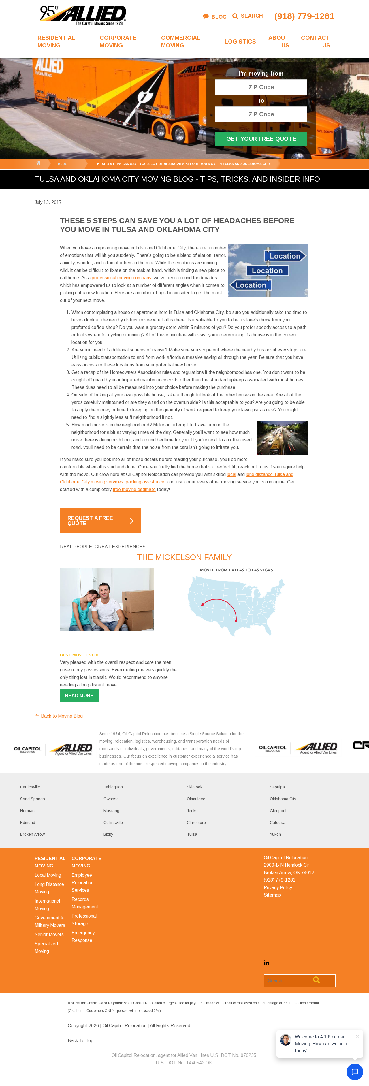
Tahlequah (113, 787)
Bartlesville (30, 787)
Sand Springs (32, 799)
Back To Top (80, 1040)
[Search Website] (316, 981)
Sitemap (272, 895)
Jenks (192, 810)
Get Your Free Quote (261, 138)
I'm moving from (261, 74)
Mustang (111, 810)
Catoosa (277, 822)
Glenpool (278, 810)
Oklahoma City (283, 799)
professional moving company (121, 277)
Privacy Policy (278, 887)
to (261, 101)
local (231, 474)
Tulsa (192, 834)
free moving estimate (134, 489)
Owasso (111, 799)
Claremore (196, 822)
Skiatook (194, 787)
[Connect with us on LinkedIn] (267, 964)
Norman (27, 810)
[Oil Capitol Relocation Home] (82, 16)
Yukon (275, 834)
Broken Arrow (32, 834)
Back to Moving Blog (62, 716)
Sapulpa (277, 787)
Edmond (27, 822)
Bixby (108, 834)
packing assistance (145, 481)
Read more (79, 695)
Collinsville (113, 822)
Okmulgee (196, 799)
